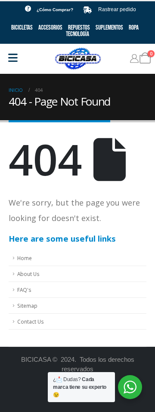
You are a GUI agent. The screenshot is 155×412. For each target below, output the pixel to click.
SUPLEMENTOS (109, 28)
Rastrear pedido (117, 9)
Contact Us (30, 321)
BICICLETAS (22, 28)
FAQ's (24, 289)
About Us (28, 273)
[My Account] (134, 58)
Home (24, 257)
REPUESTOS (79, 28)
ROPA (134, 28)
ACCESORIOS (50, 28)
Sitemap (27, 305)
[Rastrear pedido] (87, 10)
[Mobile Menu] (13, 57)
